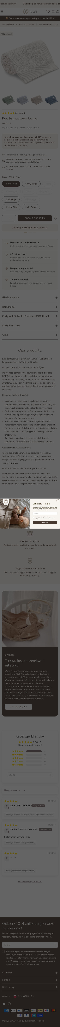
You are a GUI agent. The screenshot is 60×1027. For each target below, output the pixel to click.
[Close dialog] (58, 500)
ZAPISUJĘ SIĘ (45, 522)
